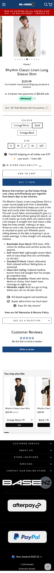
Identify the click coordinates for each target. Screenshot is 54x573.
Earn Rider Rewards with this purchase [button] (26, 107)
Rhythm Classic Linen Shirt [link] (17, 408)
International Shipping (27, 84)
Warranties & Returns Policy (34, 312)
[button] (43, 392)
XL (32, 145)
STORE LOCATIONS (26, 457)
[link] (19, 392)
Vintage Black (27, 132)
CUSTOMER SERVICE (26, 443)
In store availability (22, 165)
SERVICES (26, 464)
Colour (27, 120)
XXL (41, 145)
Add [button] (19, 425)
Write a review (27, 349)
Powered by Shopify (27, 569)
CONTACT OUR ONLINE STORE (26, 471)
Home (26, 64)
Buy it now (27, 182)
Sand (37, 125)
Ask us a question (27, 320)
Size (27, 141)
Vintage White (21, 125)
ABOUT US (26, 450)
